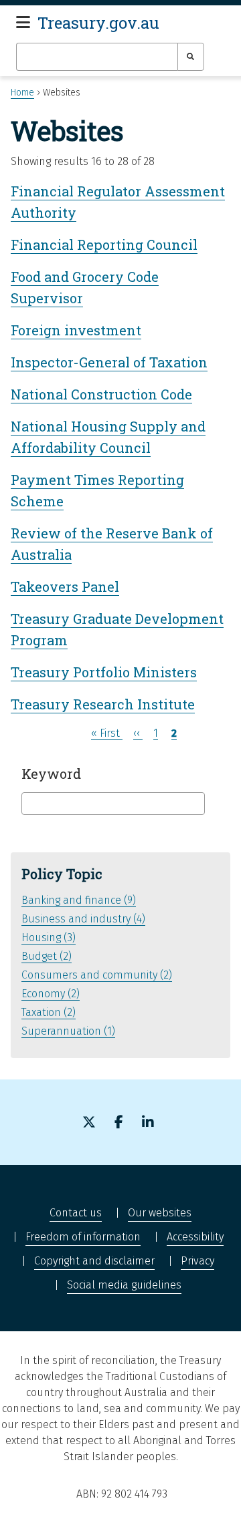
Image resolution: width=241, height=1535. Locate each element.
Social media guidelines (124, 1284)
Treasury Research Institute (103, 704)
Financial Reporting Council (104, 244)
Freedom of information (83, 1236)
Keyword (51, 773)
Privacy (197, 1260)
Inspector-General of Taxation (109, 362)
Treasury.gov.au (98, 22)
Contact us (76, 1212)
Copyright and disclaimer (94, 1260)
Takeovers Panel (65, 586)
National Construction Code (101, 394)
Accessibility (195, 1236)
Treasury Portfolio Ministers (104, 672)
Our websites (159, 1212)
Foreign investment (76, 330)
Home (22, 92)
